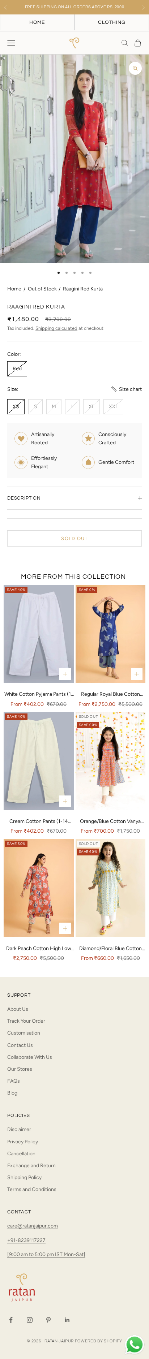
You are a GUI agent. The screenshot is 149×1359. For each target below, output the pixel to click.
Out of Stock (42, 289)
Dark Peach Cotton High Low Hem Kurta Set (38, 949)
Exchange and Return (31, 1165)
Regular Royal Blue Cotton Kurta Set (110, 694)
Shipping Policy (24, 1177)
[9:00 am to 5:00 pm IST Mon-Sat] (46, 1254)
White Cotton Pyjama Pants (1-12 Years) (38, 694)
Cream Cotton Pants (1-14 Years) (38, 821)
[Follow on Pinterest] (48, 1320)
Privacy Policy (22, 1142)
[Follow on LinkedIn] (67, 1320)
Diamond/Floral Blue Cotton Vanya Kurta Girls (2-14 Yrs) (110, 949)
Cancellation (21, 1154)
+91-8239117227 (26, 1240)
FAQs (13, 1081)
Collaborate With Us (29, 1057)
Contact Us (20, 1045)
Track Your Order (26, 1021)
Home (14, 289)
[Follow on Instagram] (29, 1320)
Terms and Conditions (31, 1189)
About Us (17, 1009)
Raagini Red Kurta (83, 289)
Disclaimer (19, 1129)
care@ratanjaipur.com (32, 1226)
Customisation (23, 1033)
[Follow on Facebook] (10, 1320)
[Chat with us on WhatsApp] (134, 1345)
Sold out (74, 538)
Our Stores (19, 1069)
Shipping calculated (56, 328)
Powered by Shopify (98, 1341)
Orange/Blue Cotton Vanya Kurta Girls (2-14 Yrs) (110, 821)
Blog (12, 1093)
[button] (126, 389)
